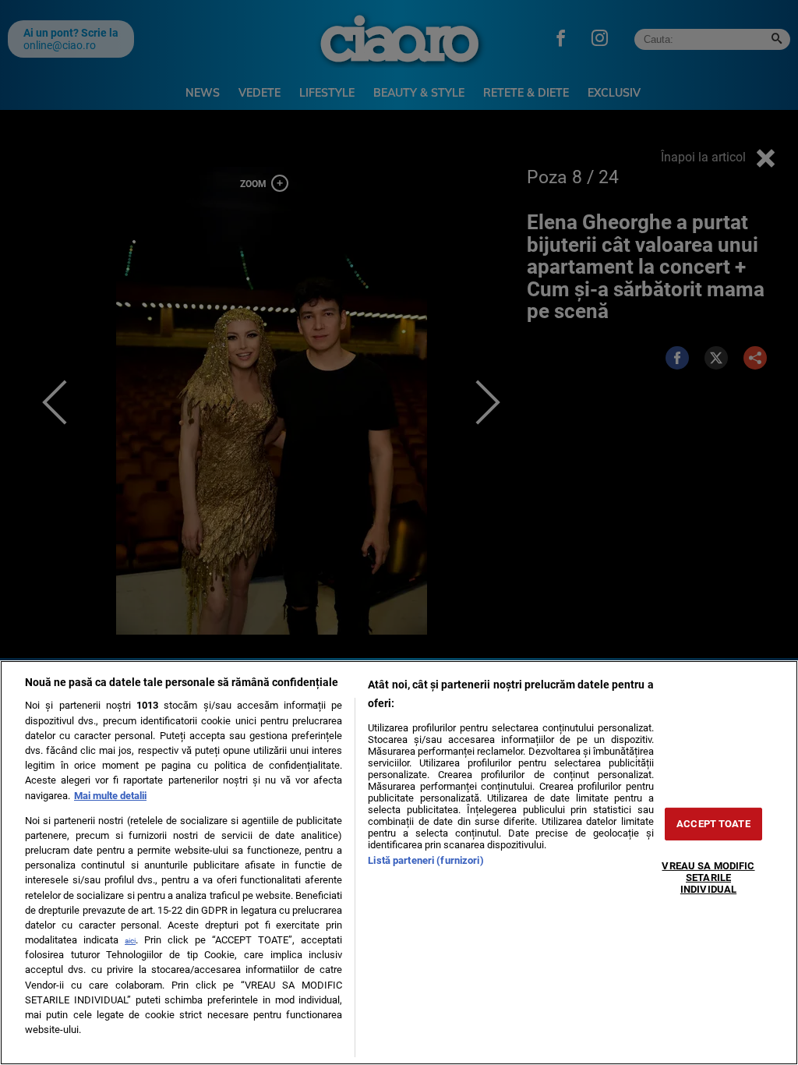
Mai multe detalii (110, 795)
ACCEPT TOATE (713, 824)
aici (130, 941)
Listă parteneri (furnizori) (425, 860)
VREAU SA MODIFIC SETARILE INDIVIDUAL (708, 877)
